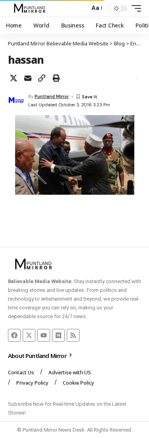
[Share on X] (13, 78)
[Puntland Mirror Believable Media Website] (31, 8)
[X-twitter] (29, 335)
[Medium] (58, 335)
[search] (81, 8)
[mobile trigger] (134, 8)
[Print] (56, 78)
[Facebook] (14, 335)
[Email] (27, 78)
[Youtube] (43, 335)
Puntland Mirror (52, 96)
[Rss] (73, 335)
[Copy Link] (41, 78)
